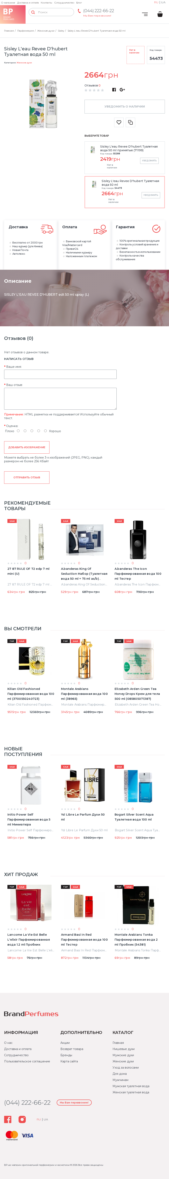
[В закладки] (119, 122)
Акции (65, 1043)
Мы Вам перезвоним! (97, 15)
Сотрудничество (64, 2)
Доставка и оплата (28, 2)
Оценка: (12, 426)
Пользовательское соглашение (27, 1061)
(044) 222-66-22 (98, 10)
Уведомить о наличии (124, 106)
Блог (79, 2)
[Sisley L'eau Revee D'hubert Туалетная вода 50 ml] (44, 104)
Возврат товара (71, 1049)
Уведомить (149, 160)
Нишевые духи (124, 1049)
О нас (8, 1043)
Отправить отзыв (26, 477)
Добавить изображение (27, 447)
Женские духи (24, 62)
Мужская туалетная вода (131, 1086)
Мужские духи (123, 1055)
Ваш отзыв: (14, 385)
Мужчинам (120, 1080)
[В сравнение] (130, 122)
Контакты (46, 2)
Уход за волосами (126, 1067)
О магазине (8, 2)
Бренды (66, 1055)
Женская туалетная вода (131, 1092)
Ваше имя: (14, 367)
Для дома (120, 1074)
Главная (118, 1043)
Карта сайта (69, 1061)
